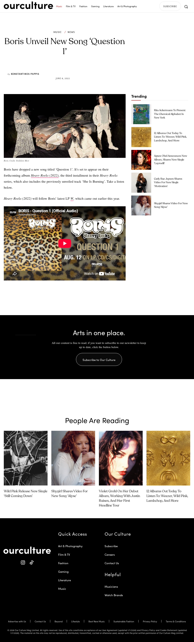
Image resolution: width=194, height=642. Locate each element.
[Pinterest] (67, 69)
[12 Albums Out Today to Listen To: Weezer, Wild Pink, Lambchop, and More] (141, 137)
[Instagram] (23, 562)
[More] (93, 69)
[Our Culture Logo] (28, 5)
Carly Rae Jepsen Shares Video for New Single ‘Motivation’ (168, 183)
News (71, 32)
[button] (186, 6)
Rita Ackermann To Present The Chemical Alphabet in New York (169, 114)
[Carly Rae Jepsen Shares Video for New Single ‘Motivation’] (141, 182)
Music (57, 32)
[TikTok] (31, 562)
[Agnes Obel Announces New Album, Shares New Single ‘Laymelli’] (141, 160)
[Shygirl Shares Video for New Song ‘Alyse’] (141, 205)
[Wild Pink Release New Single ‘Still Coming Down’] (26, 458)
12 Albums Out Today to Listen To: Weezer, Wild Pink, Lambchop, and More (170, 137)
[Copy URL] (84, 69)
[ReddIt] (76, 69)
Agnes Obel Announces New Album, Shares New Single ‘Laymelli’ (170, 160)
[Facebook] (58, 69)
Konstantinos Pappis (25, 73)
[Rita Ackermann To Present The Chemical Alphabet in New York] (141, 114)
